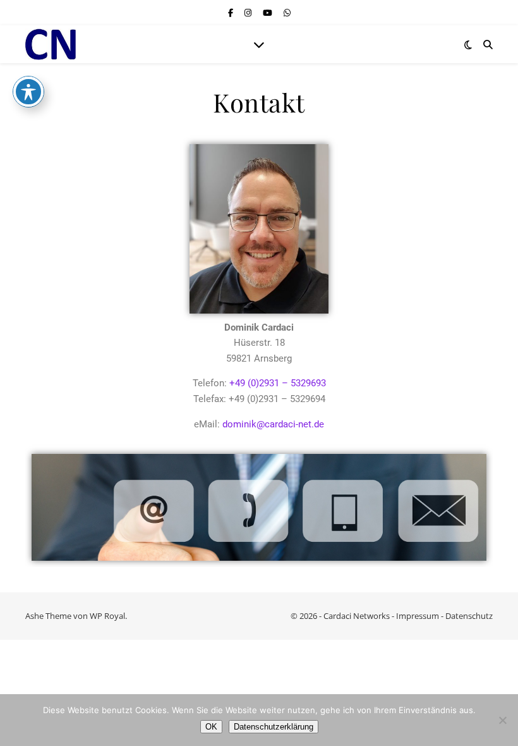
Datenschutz (469, 615)
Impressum (417, 615)
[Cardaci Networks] (50, 44)
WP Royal (107, 615)
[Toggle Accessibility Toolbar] (28, 91)
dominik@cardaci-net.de (273, 424)
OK (211, 726)
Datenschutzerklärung (273, 726)
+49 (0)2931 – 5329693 (277, 383)
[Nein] (502, 720)
